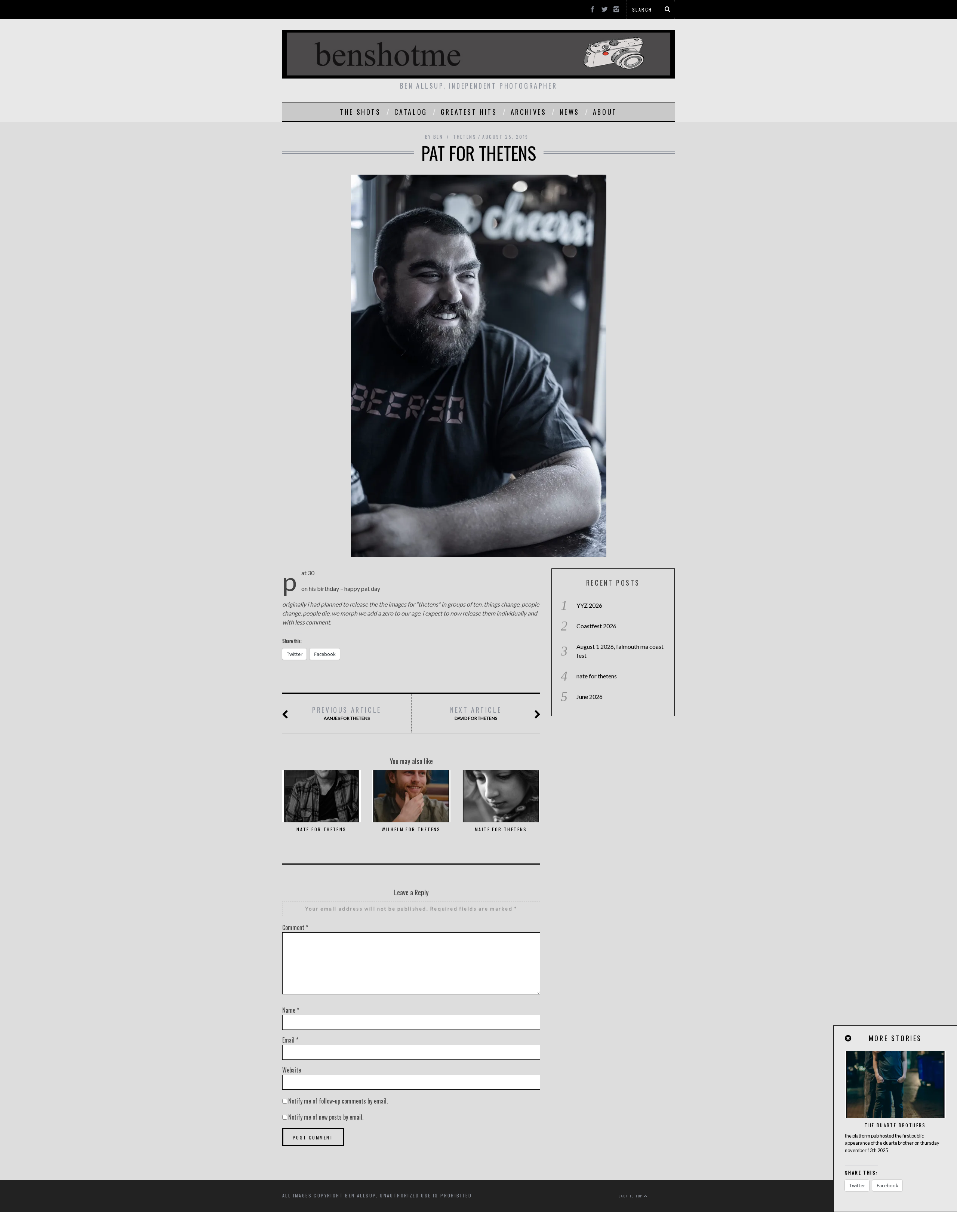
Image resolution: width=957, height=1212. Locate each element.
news (569, 112)
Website (291, 1069)
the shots (360, 112)
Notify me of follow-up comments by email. (338, 1100)
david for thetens (475, 713)
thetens (464, 137)
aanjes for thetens (346, 713)
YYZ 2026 (589, 605)
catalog (410, 112)
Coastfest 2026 (596, 625)
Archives (529, 112)
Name (290, 1010)
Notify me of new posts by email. (325, 1117)
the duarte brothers (895, 1125)
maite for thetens (501, 829)
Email (290, 1039)
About (605, 112)
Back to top (631, 1196)
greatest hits (469, 112)
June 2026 (589, 696)
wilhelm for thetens (411, 829)
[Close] (848, 1038)
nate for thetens (321, 829)
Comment (295, 927)
